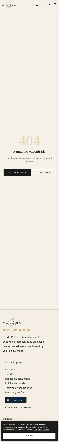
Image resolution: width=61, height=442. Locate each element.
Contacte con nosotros (18, 407)
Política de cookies (16, 383)
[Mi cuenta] (49, 4)
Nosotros (10, 369)
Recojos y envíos (14, 392)
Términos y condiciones (18, 387)
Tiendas (9, 374)
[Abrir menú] (37, 5)
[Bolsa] (55, 4)
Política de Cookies (41, 429)
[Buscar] (43, 5)
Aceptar (29, 435)
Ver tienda (44, 172)
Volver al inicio (17, 172)
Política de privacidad (17, 378)
